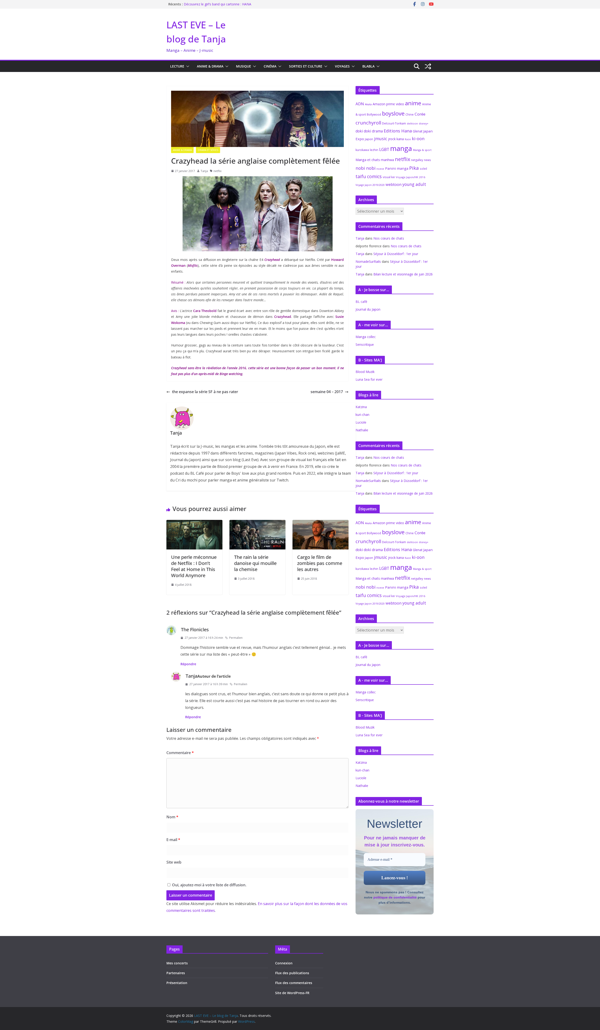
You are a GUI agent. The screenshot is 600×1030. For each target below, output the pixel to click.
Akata (368, 104)
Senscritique (365, 344)
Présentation (176, 983)
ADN (360, 103)
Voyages (342, 66)
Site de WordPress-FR (292, 993)
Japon (369, 139)
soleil (423, 168)
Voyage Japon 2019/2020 (370, 185)
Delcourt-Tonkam (394, 123)
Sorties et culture (305, 66)
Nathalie (362, 430)
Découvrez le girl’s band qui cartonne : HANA (217, 4)
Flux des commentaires (293, 983)
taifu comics (369, 176)
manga (401, 148)
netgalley (417, 160)
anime (413, 103)
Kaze (408, 139)
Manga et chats (368, 159)
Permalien (236, 638)
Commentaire (180, 752)
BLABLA (368, 66)
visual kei (389, 177)
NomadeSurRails (368, 261)
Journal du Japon (368, 309)
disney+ (423, 123)
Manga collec (366, 337)
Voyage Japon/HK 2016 (410, 177)
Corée (420, 114)
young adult (414, 184)
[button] (186, 66)
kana (400, 139)
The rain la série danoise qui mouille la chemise (255, 563)
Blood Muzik (365, 371)
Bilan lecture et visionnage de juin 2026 (403, 274)
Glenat (417, 131)
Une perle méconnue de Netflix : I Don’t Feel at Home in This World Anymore (194, 566)
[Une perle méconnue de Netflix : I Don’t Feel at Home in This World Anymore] (194, 523)
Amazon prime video (388, 104)
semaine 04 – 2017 (327, 391)
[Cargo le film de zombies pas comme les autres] (320, 523)
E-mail (173, 839)
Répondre (188, 664)
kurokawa (362, 150)
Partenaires (175, 973)
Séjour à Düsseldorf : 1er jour (395, 254)
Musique (243, 66)
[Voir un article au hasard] (428, 66)
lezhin (374, 150)
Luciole (361, 422)
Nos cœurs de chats (388, 238)
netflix (217, 171)
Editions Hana (398, 131)
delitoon (412, 123)
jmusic (380, 138)
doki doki (363, 131)
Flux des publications (292, 973)
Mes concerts (177, 963)
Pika (414, 168)
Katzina (361, 407)
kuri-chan (362, 414)
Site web (173, 862)
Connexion (283, 963)
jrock (392, 139)
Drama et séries (208, 150)
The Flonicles (195, 629)
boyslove (393, 113)
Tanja (204, 171)
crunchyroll (368, 122)
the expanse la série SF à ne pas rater (205, 391)
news (427, 160)
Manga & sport (422, 150)
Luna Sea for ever (369, 379)
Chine (409, 115)
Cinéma (270, 66)
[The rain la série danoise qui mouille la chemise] (257, 523)
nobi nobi (365, 168)
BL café (361, 301)
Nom (172, 816)
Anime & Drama (210, 66)
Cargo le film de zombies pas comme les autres (319, 563)
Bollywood (374, 115)
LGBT (384, 149)
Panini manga (396, 168)
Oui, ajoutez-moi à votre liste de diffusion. (208, 884)
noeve (380, 168)
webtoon (393, 184)
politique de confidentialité (395, 897)
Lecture (177, 66)
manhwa (387, 160)
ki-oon (418, 138)
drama (377, 131)
